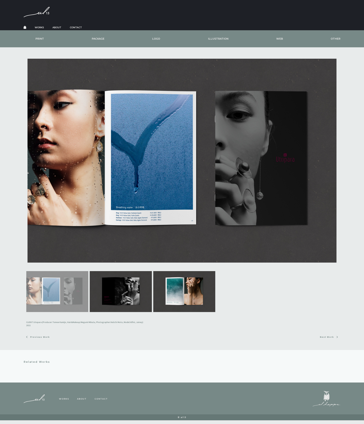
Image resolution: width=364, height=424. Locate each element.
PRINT (39, 38)
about (56, 27)
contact (76, 27)
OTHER (335, 38)
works (39, 27)
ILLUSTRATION (218, 38)
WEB (279, 38)
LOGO (156, 38)
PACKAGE (98, 38)
